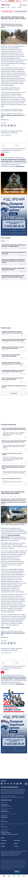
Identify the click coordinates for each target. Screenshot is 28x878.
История (3, 846)
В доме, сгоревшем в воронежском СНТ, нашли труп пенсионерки (12, 378)
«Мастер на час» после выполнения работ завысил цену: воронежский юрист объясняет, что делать (14, 441)
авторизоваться (20, 166)
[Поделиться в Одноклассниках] (5, 125)
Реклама (16, 846)
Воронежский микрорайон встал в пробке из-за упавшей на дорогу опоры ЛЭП (13, 371)
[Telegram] (5, 784)
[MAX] (17, 784)
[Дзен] (2, 784)
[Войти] (19, 876)
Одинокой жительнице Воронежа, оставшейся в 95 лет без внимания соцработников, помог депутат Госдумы (14, 467)
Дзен (23, 115)
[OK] (11, 784)
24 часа (3, 240)
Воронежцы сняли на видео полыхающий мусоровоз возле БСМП (13, 269)
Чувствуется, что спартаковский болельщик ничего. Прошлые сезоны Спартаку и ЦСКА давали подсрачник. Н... (13, 459)
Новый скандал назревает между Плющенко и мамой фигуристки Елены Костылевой (14, 340)
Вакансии (3, 843)
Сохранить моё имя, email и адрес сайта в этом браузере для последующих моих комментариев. (13, 150)
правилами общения (19, 161)
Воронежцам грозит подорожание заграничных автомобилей (11, 355)
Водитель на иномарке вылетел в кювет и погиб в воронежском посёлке (13, 347)
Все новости (14, 393)
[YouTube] (21, 784)
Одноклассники (17, 115)
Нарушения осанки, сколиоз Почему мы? (12, 481)
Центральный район (17, 110)
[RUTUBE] (14, 784)
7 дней (7, 240)
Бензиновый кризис (7, 11)
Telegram (3, 115)
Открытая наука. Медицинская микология (11, 478)
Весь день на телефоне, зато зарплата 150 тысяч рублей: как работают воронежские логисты (13, 261)
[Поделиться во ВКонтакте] (2, 125)
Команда (16, 843)
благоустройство (6, 110)
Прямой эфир (24, 5)
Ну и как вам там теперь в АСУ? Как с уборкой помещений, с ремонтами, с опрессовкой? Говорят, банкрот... (13, 434)
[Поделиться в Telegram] (8, 125)
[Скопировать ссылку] (14, 125)
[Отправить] (2, 155)
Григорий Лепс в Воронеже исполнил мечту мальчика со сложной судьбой (14, 245)
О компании (3, 840)
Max (2, 117)
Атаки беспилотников (21, 11)
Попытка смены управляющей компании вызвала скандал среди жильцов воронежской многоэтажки (14, 429)
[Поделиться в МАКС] (11, 125)
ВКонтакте (9, 115)
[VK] (8, 784)
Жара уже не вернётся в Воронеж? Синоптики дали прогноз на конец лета (12, 363)
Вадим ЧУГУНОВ (5, 627)
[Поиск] (14, 876)
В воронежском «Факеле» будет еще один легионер (12, 454)
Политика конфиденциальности (9, 787)
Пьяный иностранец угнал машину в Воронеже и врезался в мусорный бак (12, 332)
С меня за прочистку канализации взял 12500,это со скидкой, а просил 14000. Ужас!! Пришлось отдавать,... (14, 446)
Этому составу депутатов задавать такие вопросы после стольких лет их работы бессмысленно (14, 472)
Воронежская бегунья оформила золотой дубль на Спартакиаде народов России (13, 276)
